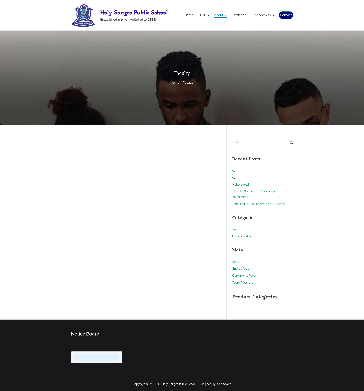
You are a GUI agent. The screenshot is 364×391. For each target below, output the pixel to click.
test (235, 229)
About (218, 15)
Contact (286, 15)
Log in (236, 261)
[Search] (289, 142)
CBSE (202, 15)
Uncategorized (242, 236)
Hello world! (240, 184)
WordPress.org (242, 282)
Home (188, 15)
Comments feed (244, 275)
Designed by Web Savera (215, 384)
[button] (208, 15)
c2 (234, 170)
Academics (263, 15)
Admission (238, 15)
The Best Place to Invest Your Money (258, 204)
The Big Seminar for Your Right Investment (254, 194)
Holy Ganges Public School (134, 12)
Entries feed (240, 268)
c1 (233, 177)
